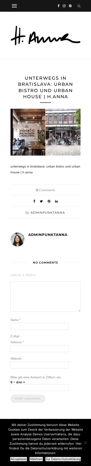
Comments (45, 190)
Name (15, 320)
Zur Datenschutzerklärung (63, 459)
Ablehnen (36, 459)
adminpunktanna (48, 212)
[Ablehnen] (85, 442)
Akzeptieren (18, 459)
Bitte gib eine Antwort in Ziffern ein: (36, 377)
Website (15, 358)
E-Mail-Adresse (17, 339)
